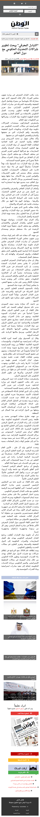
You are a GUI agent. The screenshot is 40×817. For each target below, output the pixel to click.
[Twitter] (22, 3)
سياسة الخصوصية (16, 813)
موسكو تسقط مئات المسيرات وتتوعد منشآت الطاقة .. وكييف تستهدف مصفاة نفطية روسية (20, 597)
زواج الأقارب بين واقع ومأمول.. (22, 791)
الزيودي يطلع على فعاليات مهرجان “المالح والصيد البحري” (21, 678)
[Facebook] (25, 3)
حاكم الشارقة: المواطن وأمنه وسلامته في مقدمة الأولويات (22, 787)
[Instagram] (14, 3)
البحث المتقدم (13, 11)
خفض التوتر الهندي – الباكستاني (22, 777)
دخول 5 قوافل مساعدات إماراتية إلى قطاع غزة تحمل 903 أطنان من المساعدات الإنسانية (21, 698)
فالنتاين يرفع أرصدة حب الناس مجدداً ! (22, 784)
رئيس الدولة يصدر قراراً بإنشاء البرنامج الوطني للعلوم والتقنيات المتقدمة (21, 637)
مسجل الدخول (20, 709)
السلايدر (21, 59)
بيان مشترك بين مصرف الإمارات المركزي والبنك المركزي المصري (21, 617)
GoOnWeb (23, 807)
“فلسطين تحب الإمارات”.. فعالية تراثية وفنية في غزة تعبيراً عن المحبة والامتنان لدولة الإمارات (20, 658)
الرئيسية (28, 59)
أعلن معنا (16, 810)
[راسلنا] (20, 14)
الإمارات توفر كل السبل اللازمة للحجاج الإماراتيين (22, 781)
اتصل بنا (27, 813)
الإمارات (34, 59)
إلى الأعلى (19, 800)
